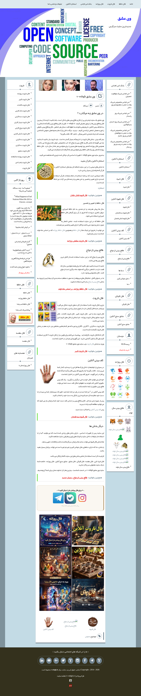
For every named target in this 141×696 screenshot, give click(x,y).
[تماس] (70, 661)
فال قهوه (126, 207)
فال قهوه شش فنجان (121, 218)
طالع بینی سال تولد (122, 467)
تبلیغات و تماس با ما (55, 4)
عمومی (87, 636)
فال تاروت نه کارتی (23, 139)
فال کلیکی (125, 304)
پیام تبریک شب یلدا (23, 310)
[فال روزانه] (55, 531)
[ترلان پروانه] (71, 86)
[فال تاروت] (88, 531)
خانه (131, 4)
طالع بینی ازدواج (94, 282)
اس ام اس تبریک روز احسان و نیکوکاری (120, 123)
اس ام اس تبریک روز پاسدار (123, 114)
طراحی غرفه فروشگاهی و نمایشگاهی (22, 259)
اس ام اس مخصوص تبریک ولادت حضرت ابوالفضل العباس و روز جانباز (120, 133)
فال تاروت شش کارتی (22, 134)
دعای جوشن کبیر (123, 278)
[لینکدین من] (42, 661)
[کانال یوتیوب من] (49, 661)
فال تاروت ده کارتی (23, 145)
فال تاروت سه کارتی (22, 116)
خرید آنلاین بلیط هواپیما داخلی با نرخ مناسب (22, 251)
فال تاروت (111, 4)
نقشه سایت (61, 676)
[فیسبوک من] (85, 661)
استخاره (101, 188)
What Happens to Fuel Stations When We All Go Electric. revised (22, 199)
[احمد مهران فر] (94, 86)
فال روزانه (99, 4)
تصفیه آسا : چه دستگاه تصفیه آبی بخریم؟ (22, 189)
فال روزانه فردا (24, 365)
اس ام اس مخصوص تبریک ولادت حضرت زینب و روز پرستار (120, 144)
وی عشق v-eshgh (86, 96)
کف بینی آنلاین (95, 409)
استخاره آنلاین (71, 4)
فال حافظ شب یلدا (23, 304)
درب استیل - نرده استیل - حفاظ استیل (21, 234)
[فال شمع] (55, 563)
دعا (128, 284)
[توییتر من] (63, 661)
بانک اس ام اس (86, 4)
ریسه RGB (125, 344)
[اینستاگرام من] (77, 661)
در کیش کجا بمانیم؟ (22, 227)
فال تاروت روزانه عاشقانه (20, 156)
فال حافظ (122, 4)
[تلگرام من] (92, 661)
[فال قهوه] (88, 563)
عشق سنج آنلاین (123, 324)
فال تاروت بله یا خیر (22, 162)
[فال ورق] (55, 595)
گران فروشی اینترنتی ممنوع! (23, 242)
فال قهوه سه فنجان (122, 212)
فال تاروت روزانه (23, 93)
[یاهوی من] (99, 661)
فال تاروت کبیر (24, 99)
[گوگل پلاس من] (56, 661)
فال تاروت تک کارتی (22, 111)
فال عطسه (26, 341)
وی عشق (124, 18)
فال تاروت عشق (24, 151)
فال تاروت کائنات (23, 105)
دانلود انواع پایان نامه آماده (20, 267)
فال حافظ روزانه (59, 230)
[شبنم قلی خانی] (48, 86)
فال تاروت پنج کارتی (22, 128)
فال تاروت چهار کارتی (22, 122)
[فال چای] (88, 595)
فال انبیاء (126, 187)
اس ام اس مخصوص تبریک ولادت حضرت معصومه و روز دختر (120, 104)
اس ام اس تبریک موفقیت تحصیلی (121, 95)
